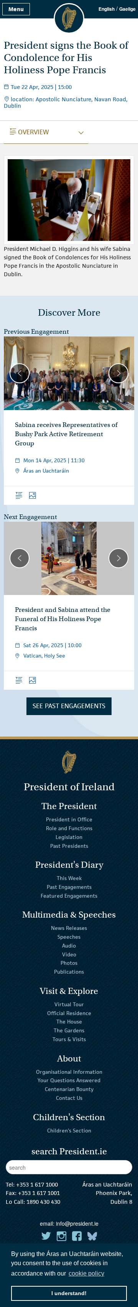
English (107, 8)
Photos (69, 962)
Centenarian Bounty (69, 1089)
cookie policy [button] (86, 1273)
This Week (69, 878)
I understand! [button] (69, 1293)
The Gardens (69, 1030)
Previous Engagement (36, 332)
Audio (69, 945)
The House (69, 1021)
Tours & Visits (69, 1039)
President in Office (69, 819)
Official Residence (69, 1012)
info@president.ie (77, 1223)
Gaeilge (127, 8)
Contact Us (69, 1097)
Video (69, 954)
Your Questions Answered (69, 1080)
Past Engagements (69, 886)
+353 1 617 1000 (37, 1184)
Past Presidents (69, 845)
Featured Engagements (69, 895)
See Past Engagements (69, 706)
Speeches (69, 936)
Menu (16, 9)
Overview (29, 132)
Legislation (69, 837)
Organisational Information (69, 1071)
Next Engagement (30, 517)
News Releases (69, 928)
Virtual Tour (69, 1004)
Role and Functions (69, 828)
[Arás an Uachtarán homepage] (69, 762)
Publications (69, 971)
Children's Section (69, 1130)
